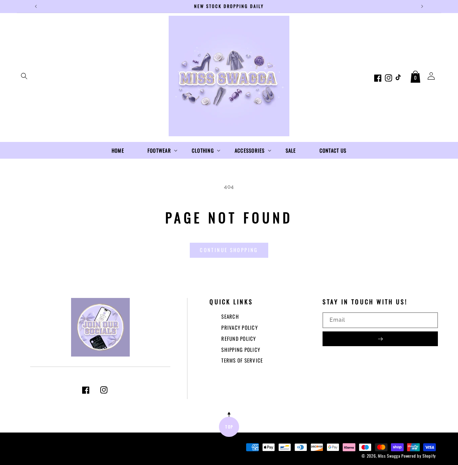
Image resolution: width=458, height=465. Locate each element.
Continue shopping (229, 249)
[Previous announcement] (35, 6)
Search (230, 316)
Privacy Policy (239, 327)
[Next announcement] (422, 6)
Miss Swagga (389, 456)
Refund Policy (238, 338)
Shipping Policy (240, 349)
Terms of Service (242, 360)
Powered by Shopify (418, 456)
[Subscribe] (380, 338)
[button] (24, 76)
